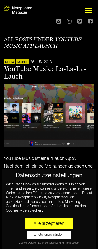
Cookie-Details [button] (27, 243)
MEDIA (9, 62)
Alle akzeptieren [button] (49, 223)
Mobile (22, 62)
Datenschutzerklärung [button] (51, 243)
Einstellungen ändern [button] (49, 234)
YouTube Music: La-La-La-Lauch (45, 73)
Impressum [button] (72, 243)
